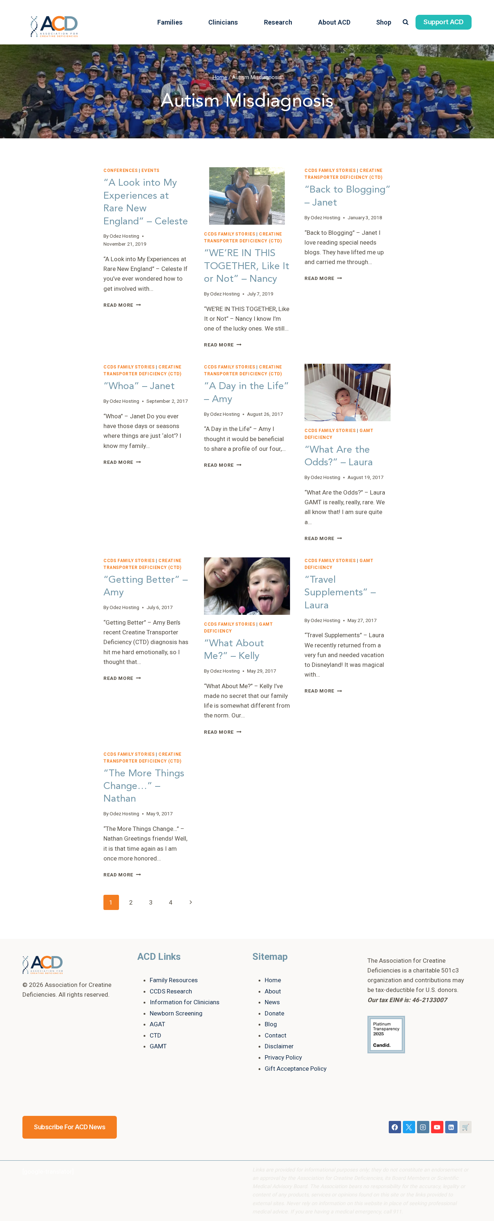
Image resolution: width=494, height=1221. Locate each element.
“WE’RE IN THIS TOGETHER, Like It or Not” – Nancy (246, 265)
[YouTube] (437, 1127)
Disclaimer (279, 1046)
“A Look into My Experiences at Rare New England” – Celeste (145, 202)
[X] (409, 1127)
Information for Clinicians (185, 1002)
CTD (155, 1035)
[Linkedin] (451, 1127)
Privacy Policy (283, 1057)
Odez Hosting (124, 236)
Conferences (120, 170)
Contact (275, 1035)
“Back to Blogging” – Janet (348, 196)
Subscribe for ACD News (69, 1127)
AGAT (157, 1024)
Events (150, 170)
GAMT (158, 1046)
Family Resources (174, 980)
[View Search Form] (406, 22)
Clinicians (223, 22)
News (272, 1002)
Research (278, 22)
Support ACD (443, 22)
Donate (274, 1013)
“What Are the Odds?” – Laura (339, 456)
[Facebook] (395, 1127)
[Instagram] (423, 1127)
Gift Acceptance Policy (296, 1068)
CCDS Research (171, 991)
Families (170, 22)
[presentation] (247, 196)
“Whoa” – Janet (139, 386)
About (273, 991)
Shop (383, 22)
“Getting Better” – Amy (145, 586)
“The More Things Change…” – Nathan (143, 786)
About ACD (334, 22)
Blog (271, 1024)
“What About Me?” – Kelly (234, 650)
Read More (122, 305)
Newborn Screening (176, 1013)
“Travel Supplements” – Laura (340, 592)
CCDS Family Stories (229, 234)
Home (273, 980)
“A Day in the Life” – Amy (246, 392)
